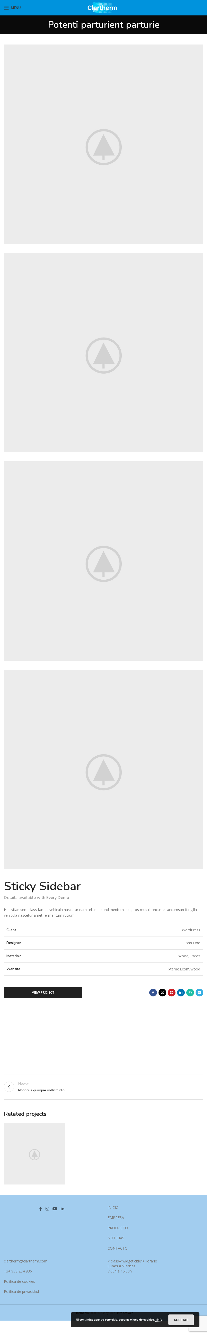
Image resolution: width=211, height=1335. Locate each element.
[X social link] (162, 992)
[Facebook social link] (153, 992)
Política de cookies (19, 1281)
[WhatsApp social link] (190, 992)
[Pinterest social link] (171, 992)
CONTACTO (118, 1248)
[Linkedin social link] (181, 992)
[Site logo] (103, 7)
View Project (43, 992)
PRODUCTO (118, 1227)
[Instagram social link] (47, 1209)
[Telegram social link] (199, 992)
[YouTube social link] (55, 1209)
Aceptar (181, 1320)
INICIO (113, 1207)
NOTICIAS (116, 1237)
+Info (158, 1319)
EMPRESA (116, 1217)
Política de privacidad (21, 1291)
